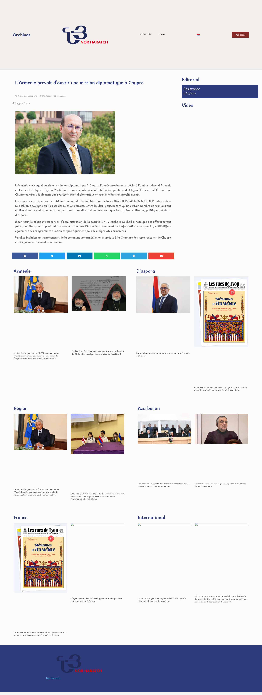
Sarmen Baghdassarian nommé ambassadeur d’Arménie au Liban (163, 354)
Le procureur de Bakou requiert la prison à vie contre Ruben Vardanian (220, 485)
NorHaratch (53, 678)
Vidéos (161, 35)
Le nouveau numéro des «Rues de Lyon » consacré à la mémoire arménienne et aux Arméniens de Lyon (220, 388)
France (20, 517)
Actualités (145, 35)
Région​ (21, 408)
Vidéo (187, 105)
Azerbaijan (149, 408)
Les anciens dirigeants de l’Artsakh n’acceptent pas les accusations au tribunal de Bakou (164, 485)
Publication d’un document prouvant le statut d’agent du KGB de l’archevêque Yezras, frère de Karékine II (98, 352)
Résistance (191, 88)
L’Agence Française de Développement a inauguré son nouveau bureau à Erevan (97, 599)
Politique (47, 95)
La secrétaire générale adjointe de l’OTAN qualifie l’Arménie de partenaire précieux (162, 599)
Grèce (27, 103)
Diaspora (32, 95)
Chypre (19, 103)
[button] (25, 256)
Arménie (22, 95)
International (151, 517)
